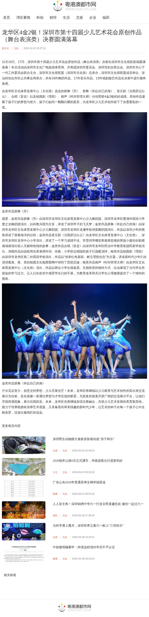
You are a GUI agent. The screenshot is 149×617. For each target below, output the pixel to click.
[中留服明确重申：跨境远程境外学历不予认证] (23, 553)
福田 (105, 17)
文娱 (79, 17)
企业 (92, 17)
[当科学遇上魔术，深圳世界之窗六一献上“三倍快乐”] (23, 531)
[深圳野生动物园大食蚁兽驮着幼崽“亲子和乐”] (23, 445)
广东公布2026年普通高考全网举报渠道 (79, 482)
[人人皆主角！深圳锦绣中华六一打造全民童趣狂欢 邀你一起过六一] (23, 510)
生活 (66, 17)
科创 (39, 17)
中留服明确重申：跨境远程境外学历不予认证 (84, 547)
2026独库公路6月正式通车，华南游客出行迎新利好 (88, 460)
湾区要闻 (23, 17)
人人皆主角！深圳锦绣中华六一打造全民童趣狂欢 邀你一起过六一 (98, 504)
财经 (53, 17)
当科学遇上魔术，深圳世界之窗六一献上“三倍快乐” (88, 525)
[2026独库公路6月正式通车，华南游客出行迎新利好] (23, 467)
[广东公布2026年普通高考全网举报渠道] (23, 488)
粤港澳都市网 (74, 6)
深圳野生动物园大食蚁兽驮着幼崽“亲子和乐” (83, 439)
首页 (6, 17)
